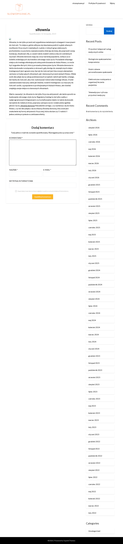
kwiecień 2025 (94, 242)
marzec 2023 (93, 420)
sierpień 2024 (93, 299)
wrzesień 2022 (94, 463)
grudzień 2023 (94, 356)
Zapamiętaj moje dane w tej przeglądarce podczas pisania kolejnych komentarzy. (43, 191)
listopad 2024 (94, 277)
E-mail (47, 170)
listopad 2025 (94, 192)
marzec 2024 (93, 334)
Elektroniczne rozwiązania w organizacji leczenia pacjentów (99, 82)
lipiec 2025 (92, 220)
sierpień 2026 (93, 128)
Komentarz (16, 138)
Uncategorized (94, 531)
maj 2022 (92, 491)
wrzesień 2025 (94, 206)
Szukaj (89, 25)
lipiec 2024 (92, 306)
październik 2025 (95, 199)
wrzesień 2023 (94, 377)
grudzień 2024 (94, 270)
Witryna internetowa (21, 181)
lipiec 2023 (92, 392)
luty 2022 (92, 513)
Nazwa (13, 170)
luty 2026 (92, 170)
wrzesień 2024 (94, 292)
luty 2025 (92, 256)
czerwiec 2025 (94, 227)
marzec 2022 (93, 506)
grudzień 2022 (94, 441)
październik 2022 (95, 456)
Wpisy (112, 3)
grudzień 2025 (94, 185)
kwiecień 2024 (94, 327)
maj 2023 (92, 406)
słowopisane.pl (78, 3)
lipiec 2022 (92, 477)
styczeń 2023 (93, 434)
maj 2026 (92, 149)
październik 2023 (95, 370)
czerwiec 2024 (94, 313)
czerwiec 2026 (94, 142)
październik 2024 (95, 284)
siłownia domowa (27, 105)
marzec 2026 (93, 163)
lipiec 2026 (92, 135)
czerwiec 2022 (94, 484)
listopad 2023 (94, 363)
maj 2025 (92, 234)
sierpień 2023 (93, 384)
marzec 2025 (93, 249)
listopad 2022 (94, 449)
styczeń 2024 (93, 349)
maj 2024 (92, 320)
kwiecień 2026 (94, 156)
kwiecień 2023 (94, 413)
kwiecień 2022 (94, 498)
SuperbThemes (69, 541)
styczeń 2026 (93, 177)
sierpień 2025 (93, 213)
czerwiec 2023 (94, 399)
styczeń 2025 (93, 263)
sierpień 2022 (93, 470)
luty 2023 (92, 427)
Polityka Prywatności (97, 3)
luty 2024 (92, 342)
